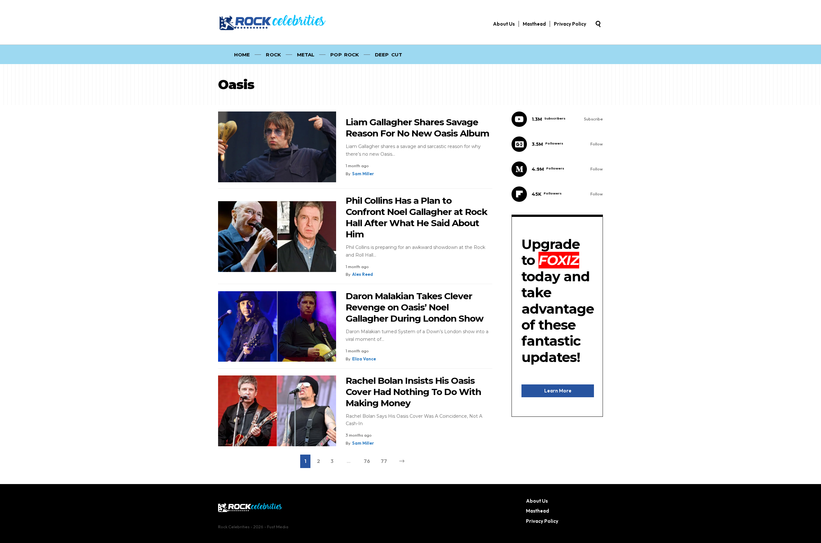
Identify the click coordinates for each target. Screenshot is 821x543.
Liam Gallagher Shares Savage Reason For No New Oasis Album (417, 128)
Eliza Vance (364, 358)
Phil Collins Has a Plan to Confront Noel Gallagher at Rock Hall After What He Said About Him (416, 217)
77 (384, 461)
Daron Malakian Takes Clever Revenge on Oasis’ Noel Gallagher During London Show (414, 307)
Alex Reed (362, 274)
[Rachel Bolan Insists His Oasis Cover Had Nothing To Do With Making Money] (277, 410)
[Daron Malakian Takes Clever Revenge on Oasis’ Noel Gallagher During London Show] (277, 326)
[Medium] (557, 169)
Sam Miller (363, 173)
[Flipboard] (557, 194)
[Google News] (557, 144)
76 (367, 461)
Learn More (557, 391)
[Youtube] (557, 119)
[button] (598, 24)
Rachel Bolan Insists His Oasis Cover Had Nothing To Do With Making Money (413, 391)
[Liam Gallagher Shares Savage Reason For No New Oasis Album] (277, 146)
